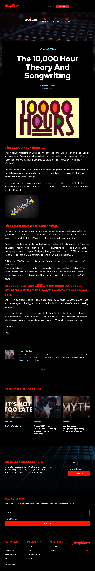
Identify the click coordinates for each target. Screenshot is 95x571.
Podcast (53, 550)
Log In (29, 558)
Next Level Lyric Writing (29, 357)
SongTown (67, 355)
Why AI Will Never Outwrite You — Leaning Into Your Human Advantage (45, 430)
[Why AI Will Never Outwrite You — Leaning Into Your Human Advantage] (47, 406)
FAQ (29, 550)
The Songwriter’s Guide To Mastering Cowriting (59, 357)
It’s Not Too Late (13, 426)
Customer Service (34, 554)
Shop (7, 558)
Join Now (31, 547)
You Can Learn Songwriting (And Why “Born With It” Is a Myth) (74, 429)
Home (7, 547)
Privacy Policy (10, 554)
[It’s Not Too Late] (18, 406)
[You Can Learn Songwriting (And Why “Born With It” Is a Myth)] (76, 406)
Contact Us (9, 550)
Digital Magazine (57, 547)
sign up (79, 473)
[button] (91, 6)
